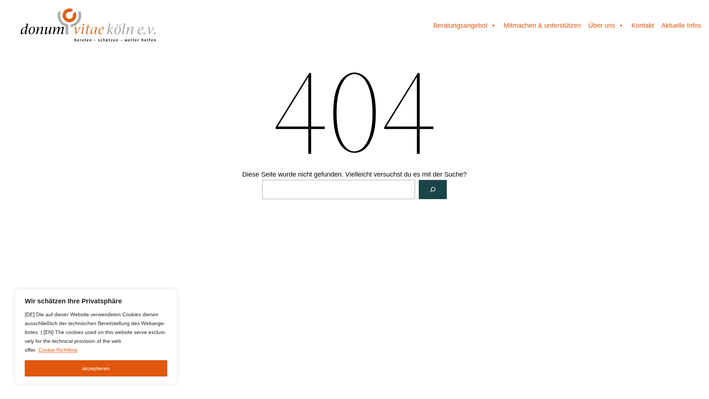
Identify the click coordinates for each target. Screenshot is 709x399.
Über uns (601, 25)
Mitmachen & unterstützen (542, 25)
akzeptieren (96, 368)
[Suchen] (433, 189)
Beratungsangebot (460, 25)
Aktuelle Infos (681, 25)
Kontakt (642, 25)
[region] (96, 336)
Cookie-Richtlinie (58, 350)
